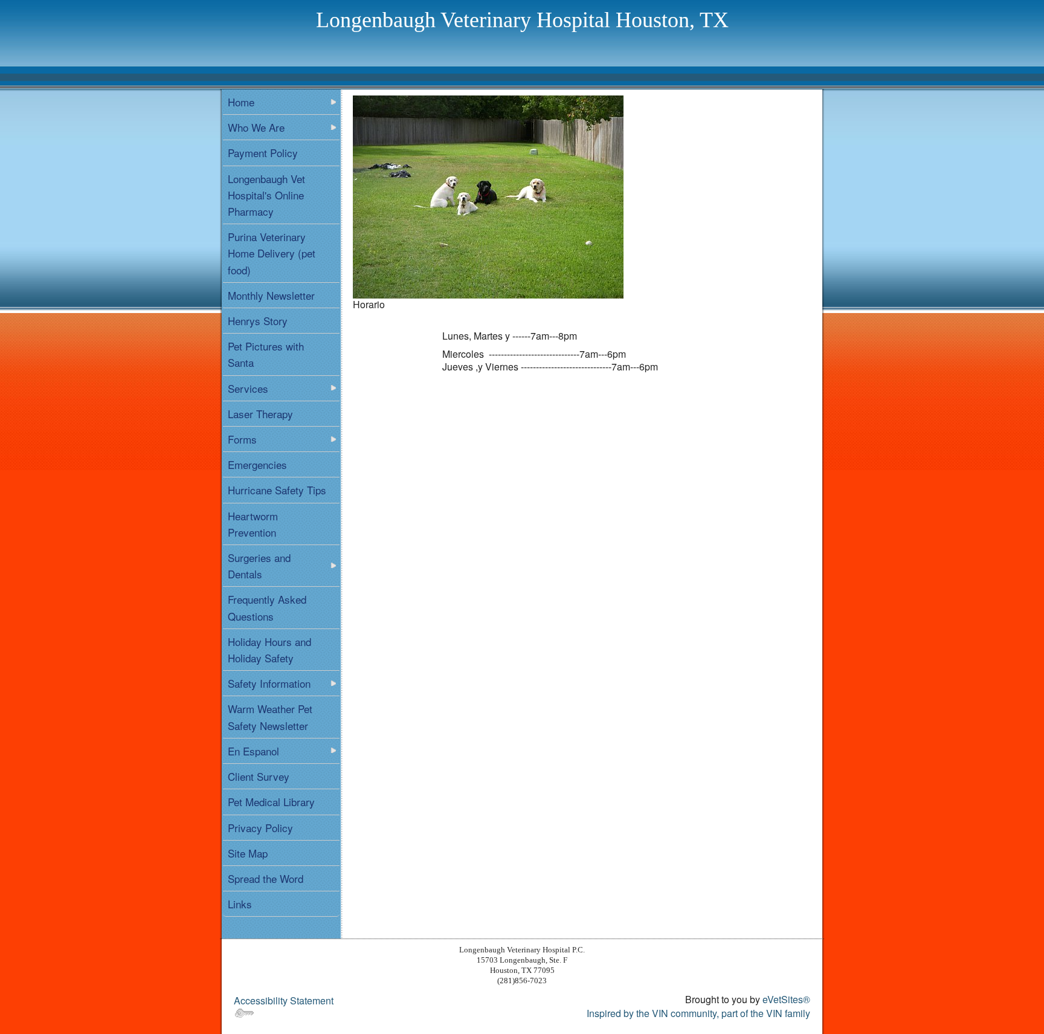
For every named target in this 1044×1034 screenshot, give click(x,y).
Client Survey (258, 776)
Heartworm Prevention (253, 524)
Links (240, 903)
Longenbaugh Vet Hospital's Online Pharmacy (266, 195)
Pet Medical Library (271, 801)
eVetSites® (786, 999)
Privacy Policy (260, 827)
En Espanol (253, 750)
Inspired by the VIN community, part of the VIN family (698, 1013)
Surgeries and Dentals (259, 565)
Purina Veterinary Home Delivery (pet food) (271, 253)
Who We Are (256, 127)
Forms (242, 439)
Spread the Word (265, 878)
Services (248, 388)
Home (241, 101)
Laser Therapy (260, 413)
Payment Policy (263, 152)
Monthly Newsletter (271, 295)
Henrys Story (258, 320)
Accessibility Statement (284, 1000)
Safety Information (269, 683)
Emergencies (257, 464)
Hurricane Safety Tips (277, 489)
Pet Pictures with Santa (266, 354)
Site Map (248, 853)
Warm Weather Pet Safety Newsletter (270, 716)
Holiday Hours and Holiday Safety (269, 649)
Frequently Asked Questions (267, 607)
